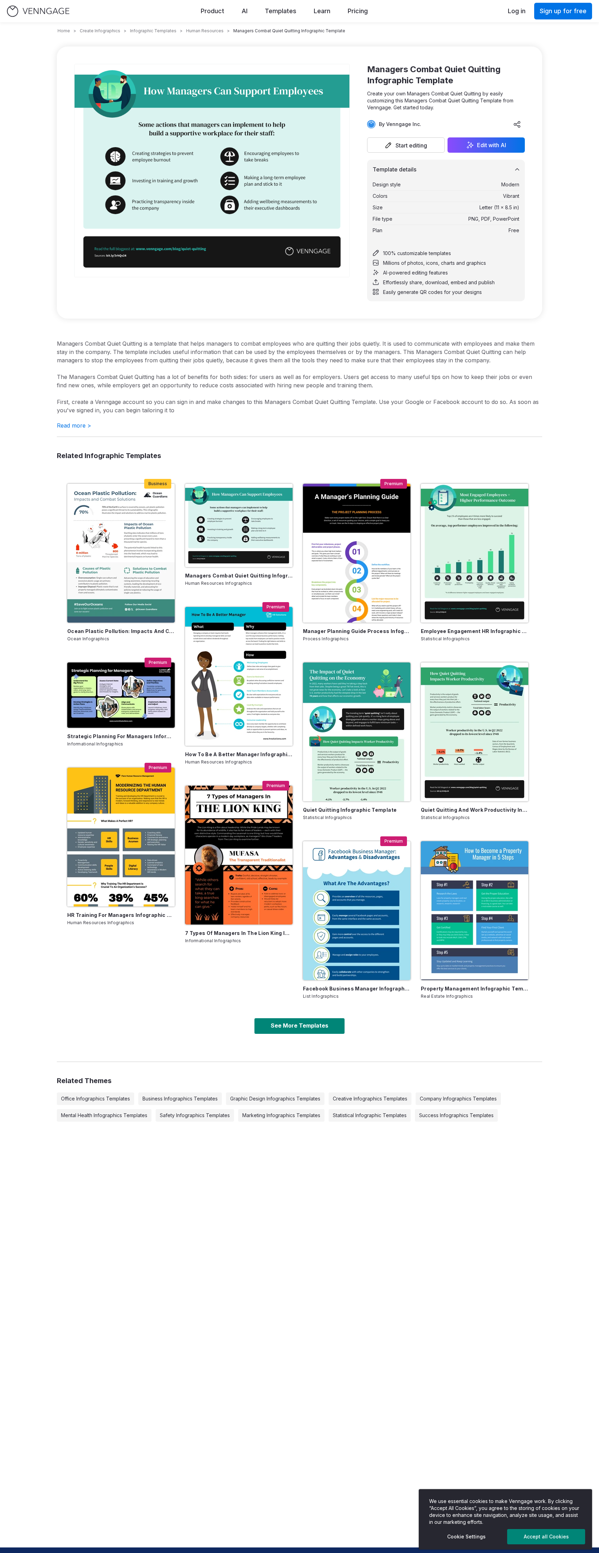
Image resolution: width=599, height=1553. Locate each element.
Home (64, 30)
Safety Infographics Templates (195, 1115)
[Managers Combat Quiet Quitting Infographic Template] (239, 525)
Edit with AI (491, 145)
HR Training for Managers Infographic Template (121, 915)
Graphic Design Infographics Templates (275, 1099)
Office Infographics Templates (95, 1099)
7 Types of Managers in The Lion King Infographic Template (239, 933)
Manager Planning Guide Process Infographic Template (356, 631)
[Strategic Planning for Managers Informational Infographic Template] (121, 695)
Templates (280, 11)
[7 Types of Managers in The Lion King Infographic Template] (239, 855)
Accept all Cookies (546, 1536)
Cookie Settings (466, 1536)
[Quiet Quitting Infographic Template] (356, 731)
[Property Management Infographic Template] (474, 910)
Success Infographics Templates (456, 1115)
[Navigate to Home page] (38, 11)
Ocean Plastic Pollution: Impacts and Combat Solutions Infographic (121, 631)
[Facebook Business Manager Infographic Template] (356, 910)
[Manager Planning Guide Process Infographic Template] (356, 553)
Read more (74, 425)
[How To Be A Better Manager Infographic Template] (239, 676)
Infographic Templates (153, 30)
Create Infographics (100, 30)
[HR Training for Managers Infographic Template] (121, 837)
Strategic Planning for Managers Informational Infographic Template (121, 736)
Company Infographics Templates (458, 1099)
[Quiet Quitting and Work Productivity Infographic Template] (474, 731)
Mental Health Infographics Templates (104, 1115)
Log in (517, 11)
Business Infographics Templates (180, 1099)
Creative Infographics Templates (370, 1099)
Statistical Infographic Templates (370, 1115)
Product (212, 11)
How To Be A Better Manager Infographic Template (239, 754)
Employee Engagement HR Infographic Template (474, 631)
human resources (205, 30)
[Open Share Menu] (517, 124)
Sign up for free (563, 11)
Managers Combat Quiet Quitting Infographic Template (239, 576)
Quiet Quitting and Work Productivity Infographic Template (474, 810)
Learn (322, 11)
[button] (406, 145)
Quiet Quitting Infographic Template (350, 810)
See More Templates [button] (299, 1025)
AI (245, 11)
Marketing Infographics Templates (281, 1115)
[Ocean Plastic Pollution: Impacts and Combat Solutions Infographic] (121, 553)
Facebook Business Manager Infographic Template (356, 988)
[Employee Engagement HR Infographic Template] (474, 553)
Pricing (358, 11)
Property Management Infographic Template (474, 988)
